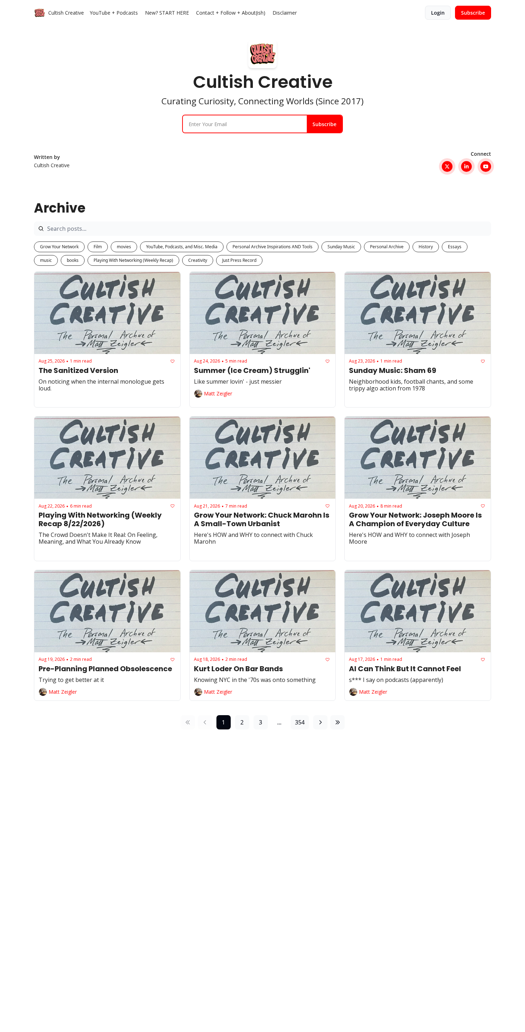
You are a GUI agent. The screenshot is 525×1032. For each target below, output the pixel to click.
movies (124, 247)
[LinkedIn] (466, 166)
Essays (454, 247)
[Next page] (320, 722)
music (46, 260)
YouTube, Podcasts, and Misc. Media (182, 247)
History (426, 247)
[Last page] (337, 722)
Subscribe (324, 124)
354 (300, 722)
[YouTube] (485, 166)
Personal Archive (387, 247)
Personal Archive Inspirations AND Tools (272, 247)
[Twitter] (447, 166)
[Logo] (39, 13)
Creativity (197, 260)
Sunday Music (341, 247)
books (73, 260)
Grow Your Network (59, 247)
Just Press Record (239, 260)
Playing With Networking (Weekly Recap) (133, 260)
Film (98, 247)
